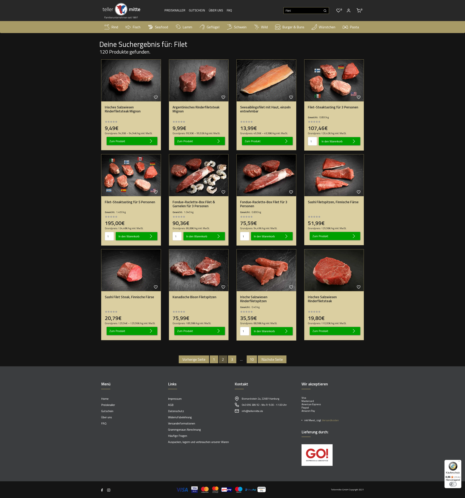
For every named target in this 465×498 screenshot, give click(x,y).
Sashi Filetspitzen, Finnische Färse (333, 202)
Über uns (216, 10)
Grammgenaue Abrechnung (184, 429)
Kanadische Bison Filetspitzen (194, 297)
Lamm (187, 27)
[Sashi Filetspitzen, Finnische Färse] (334, 175)
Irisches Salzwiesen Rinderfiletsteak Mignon (123, 109)
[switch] (453, 484)
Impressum (175, 398)
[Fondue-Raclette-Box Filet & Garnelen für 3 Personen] (199, 175)
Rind (114, 27)
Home (105, 398)
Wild (264, 27)
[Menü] (459, 462)
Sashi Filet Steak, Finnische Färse (129, 297)
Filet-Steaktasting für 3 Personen (333, 107)
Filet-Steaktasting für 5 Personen (130, 202)
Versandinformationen (181, 423)
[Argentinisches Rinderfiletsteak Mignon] (199, 80)
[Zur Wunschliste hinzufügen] (156, 97)
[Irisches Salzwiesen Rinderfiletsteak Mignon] (131, 80)
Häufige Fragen (177, 436)
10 (252, 359)
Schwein (240, 27)
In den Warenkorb (332, 141)
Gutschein (197, 10)
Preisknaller (174, 10)
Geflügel (213, 27)
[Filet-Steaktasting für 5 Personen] (131, 175)
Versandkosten (330, 420)
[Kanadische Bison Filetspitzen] (199, 270)
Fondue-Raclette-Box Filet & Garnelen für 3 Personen (194, 204)
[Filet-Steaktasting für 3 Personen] (334, 80)
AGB (170, 405)
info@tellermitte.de (252, 411)
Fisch (136, 27)
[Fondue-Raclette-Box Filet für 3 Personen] (266, 175)
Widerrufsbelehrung (180, 417)
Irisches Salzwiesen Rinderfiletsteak (322, 299)
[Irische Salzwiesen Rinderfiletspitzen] (266, 270)
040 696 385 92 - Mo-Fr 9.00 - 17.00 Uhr (264, 405)
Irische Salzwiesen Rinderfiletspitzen (253, 299)
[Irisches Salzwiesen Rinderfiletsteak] (334, 270)
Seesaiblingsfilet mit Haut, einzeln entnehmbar (265, 109)
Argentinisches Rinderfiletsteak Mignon (196, 109)
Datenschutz (176, 411)
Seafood (161, 27)
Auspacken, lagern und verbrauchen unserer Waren (198, 442)
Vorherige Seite (193, 359)
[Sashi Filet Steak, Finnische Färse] (131, 270)
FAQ (229, 10)
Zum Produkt (117, 141)
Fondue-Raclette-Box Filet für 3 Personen (263, 204)
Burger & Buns (293, 27)
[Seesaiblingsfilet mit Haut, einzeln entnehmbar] (266, 80)
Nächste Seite (272, 359)
